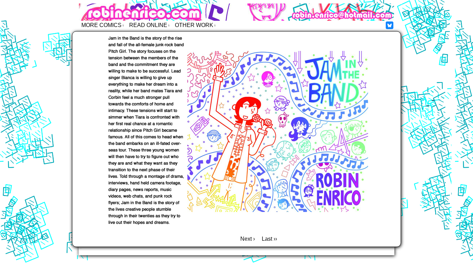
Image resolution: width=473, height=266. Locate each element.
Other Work (195, 25)
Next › (247, 239)
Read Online (149, 25)
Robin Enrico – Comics (236, 12)
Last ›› (269, 239)
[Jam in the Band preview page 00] (236, 229)
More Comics (102, 25)
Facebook (389, 25)
